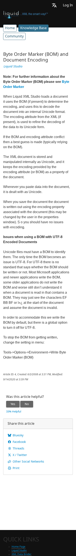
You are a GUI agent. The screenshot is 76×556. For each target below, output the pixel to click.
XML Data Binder (21, 554)
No (27, 404)
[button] (54, 5)
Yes (13, 404)
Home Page (18, 546)
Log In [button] (68, 5)
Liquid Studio (13, 66)
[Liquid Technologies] (25, 14)
